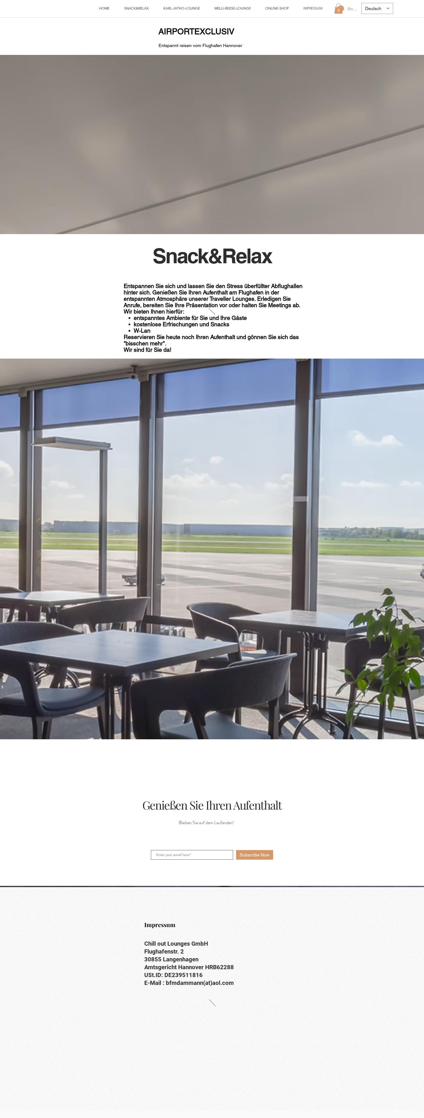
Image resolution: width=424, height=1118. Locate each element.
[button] (338, 8)
